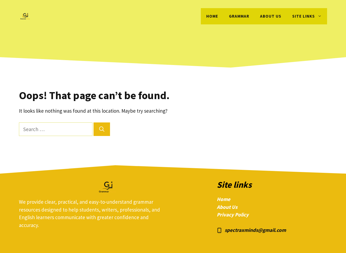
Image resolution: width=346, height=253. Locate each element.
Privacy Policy (233, 214)
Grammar (239, 16)
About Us (227, 207)
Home (212, 16)
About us (270, 16)
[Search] (102, 129)
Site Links (303, 16)
